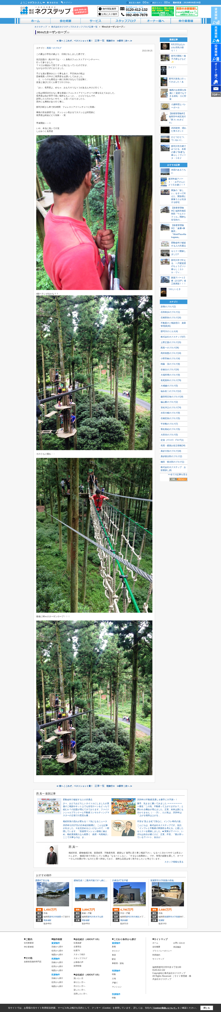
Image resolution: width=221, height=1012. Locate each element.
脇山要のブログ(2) (169, 402)
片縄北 (137, 917)
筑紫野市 (168, 917)
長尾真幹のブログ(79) (171, 380)
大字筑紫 (176, 917)
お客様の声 (78, 962)
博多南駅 (47, 920)
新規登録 (54, 3)
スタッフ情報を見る (174, 862)
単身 (114, 955)
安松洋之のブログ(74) (171, 407)
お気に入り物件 (109, 14)
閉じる (207, 1008)
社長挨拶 (77, 943)
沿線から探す (57, 947)
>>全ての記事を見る (177, 474)
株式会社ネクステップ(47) (173, 337)
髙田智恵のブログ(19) (171, 353)
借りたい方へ (79, 982)
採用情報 (77, 966)
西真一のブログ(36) (170, 347)
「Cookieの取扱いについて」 (164, 1008)
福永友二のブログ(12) (171, 391)
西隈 (59, 917)
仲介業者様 (29, 947)
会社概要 (156, 947)
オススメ (116, 951)
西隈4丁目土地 (42, 880)
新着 (114, 947)
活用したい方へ (80, 994)
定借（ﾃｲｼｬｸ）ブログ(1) (172, 440)
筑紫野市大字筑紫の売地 (162, 880)
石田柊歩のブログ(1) (170, 312)
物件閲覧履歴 (109, 8)
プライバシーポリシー (162, 951)
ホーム (155, 943)
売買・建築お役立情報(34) (173, 445)
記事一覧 (100, 40)
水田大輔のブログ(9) (170, 413)
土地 (114, 978)
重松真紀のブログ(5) (170, 429)
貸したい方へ (79, 990)
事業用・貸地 (118, 963)
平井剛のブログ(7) (169, 424)
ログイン (68, 2)
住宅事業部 (29, 943)
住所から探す (57, 951)
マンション (117, 987)
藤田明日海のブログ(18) (172, 396)
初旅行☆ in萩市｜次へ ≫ (119, 40)
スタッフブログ (80, 958)
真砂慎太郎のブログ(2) (171, 456)
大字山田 (99, 917)
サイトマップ (158, 959)
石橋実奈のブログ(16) (171, 317)
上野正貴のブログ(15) (171, 342)
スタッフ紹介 (79, 954)
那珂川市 (53, 917)
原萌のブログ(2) (168, 306)
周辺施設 (177, 947)
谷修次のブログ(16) (170, 369)
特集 (114, 974)
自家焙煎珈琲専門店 (32, 962)
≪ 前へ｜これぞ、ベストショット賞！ (74, 40)
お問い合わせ (179, 943)
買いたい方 (78, 978)
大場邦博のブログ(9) (170, 375)
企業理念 (77, 947)
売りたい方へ (79, 986)
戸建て (115, 983)
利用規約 (156, 955)
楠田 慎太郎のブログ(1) (172, 462)
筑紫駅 (161, 920)
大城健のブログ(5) (169, 385)
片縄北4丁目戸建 (120, 880)
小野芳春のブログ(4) (170, 358)
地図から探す (57, 954)
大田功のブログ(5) (169, 434)
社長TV (77, 950)
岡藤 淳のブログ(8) (170, 364)
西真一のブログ (54, 48)
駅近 (114, 959)
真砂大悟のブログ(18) (171, 451)
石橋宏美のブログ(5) (170, 418)
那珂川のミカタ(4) (169, 331)
